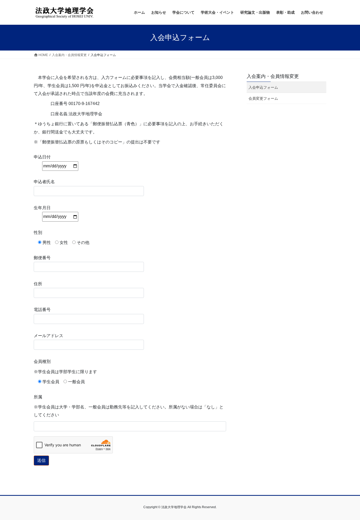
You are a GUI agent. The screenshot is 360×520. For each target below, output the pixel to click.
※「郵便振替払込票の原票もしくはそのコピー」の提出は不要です (97, 142)
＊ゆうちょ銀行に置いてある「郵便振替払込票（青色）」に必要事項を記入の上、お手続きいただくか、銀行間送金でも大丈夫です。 (128, 128)
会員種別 (42, 361)
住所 (38, 284)
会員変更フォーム (263, 98)
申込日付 (42, 157)
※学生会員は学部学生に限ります (65, 371)
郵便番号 (42, 258)
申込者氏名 (44, 181)
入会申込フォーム (263, 87)
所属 (38, 397)
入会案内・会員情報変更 (273, 76)
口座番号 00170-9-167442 (67, 103)
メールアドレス (48, 335)
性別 (38, 232)
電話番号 (42, 309)
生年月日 (42, 208)
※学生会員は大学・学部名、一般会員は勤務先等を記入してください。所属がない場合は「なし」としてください (128, 411)
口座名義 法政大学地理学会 (68, 114)
